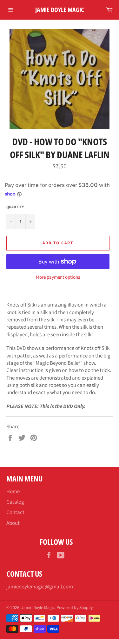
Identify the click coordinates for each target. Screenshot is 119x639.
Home (13, 491)
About (13, 523)
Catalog (15, 502)
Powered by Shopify (74, 608)
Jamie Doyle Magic (59, 9)
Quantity (15, 207)
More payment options (58, 277)
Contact (15, 512)
